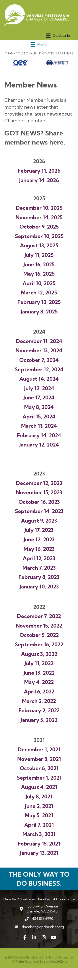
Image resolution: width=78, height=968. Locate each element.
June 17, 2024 (39, 397)
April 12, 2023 (39, 558)
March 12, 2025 (39, 292)
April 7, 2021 (39, 825)
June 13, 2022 (39, 672)
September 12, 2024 (39, 369)
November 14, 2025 (39, 217)
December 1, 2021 (39, 749)
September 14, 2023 (39, 511)
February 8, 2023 (39, 577)
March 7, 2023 (39, 567)
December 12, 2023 (39, 483)
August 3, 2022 (39, 654)
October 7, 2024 (39, 360)
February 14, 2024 (39, 435)
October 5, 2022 (39, 635)
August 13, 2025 (39, 245)
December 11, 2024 (39, 341)
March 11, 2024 (39, 426)
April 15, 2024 (39, 416)
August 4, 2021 (39, 787)
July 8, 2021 (39, 796)
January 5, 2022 (39, 720)
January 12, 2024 (39, 444)
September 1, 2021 (39, 777)
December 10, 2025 (39, 208)
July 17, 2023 (39, 530)
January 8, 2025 (39, 311)
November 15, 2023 (39, 492)
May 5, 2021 (39, 815)
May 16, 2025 (39, 273)
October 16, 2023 (39, 502)
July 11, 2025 (39, 255)
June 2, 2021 (39, 806)
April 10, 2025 (39, 283)
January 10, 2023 (39, 586)
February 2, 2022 (39, 710)
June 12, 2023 (39, 539)
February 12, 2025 (39, 302)
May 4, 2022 (39, 682)
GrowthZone (58, 961)
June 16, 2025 (39, 264)
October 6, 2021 (39, 768)
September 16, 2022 (39, 644)
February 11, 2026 (39, 170)
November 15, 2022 (39, 625)
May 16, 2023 (39, 549)
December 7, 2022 (39, 616)
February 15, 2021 (39, 843)
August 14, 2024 (39, 378)
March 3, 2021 (39, 834)
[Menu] (58, 36)
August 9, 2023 (39, 520)
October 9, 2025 (39, 226)
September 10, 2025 (39, 236)
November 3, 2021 (39, 759)
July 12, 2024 (39, 388)
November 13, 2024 (39, 350)
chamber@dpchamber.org (42, 927)
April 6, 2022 (39, 691)
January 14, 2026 (39, 180)
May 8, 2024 (39, 407)
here (56, 142)
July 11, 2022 (39, 663)
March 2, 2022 (39, 701)
